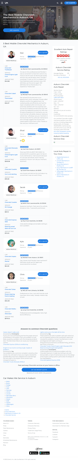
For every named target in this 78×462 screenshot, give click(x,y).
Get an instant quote (39, 369)
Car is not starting (11, 174)
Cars (4, 435)
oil (24, 362)
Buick (8, 383)
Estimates (6, 438)
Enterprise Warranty (33, 426)
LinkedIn (55, 434)
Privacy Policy (32, 428)
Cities (4, 433)
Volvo (8, 406)
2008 (21, 362)
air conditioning (23, 344)
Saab (7, 401)
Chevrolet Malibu (10, 309)
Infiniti (8, 392)
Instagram (55, 439)
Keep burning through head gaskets (51, 348)
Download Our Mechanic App (60, 426)
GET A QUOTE (70, 3)
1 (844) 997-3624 (59, 97)
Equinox (12, 344)
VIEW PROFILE (11, 60)
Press (4, 426)
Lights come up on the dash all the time (52, 332)
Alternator (8, 313)
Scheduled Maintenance (10, 440)
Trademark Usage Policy (35, 430)
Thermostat (8, 98)
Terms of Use (31, 433)
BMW (8, 381)
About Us (5, 423)
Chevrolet (6, 344)
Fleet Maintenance (8, 428)
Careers (5, 430)
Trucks (48, 346)
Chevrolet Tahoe (10, 289)
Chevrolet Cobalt (10, 93)
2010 (70, 346)
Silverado (66, 346)
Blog (4, 445)
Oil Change (8, 207)
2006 (16, 344)
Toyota (8, 402)
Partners (5, 442)
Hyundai (8, 390)
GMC (7, 388)
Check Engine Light (57, 346)
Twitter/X (55, 437)
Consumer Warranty (33, 423)
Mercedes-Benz (11, 395)
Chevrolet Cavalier (11, 169)
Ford (7, 387)
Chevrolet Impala (10, 256)
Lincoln (8, 394)
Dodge (8, 385)
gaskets (48, 360)
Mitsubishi (9, 397)
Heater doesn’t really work (11, 332)
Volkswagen (10, 404)
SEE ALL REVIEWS (63, 77)
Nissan (8, 399)
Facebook (55, 432)
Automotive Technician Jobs (60, 423)
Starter (7, 261)
